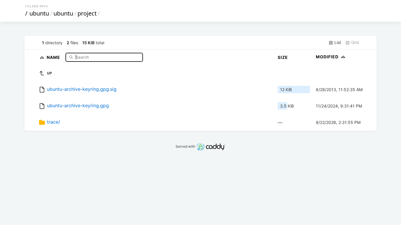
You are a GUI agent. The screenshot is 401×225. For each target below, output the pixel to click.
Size (283, 57)
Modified (328, 56)
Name (54, 56)
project (87, 13)
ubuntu (39, 13)
